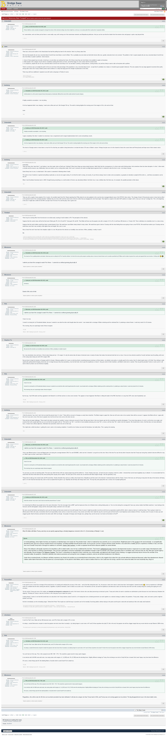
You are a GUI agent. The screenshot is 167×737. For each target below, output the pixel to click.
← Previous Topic (146, 712)
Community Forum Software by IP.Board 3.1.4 (155, 734)
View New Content (158, 11)
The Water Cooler (24, 11)
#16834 (163, 439)
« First (11, 14)
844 (29, 14)
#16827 (163, 212)
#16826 (163, 192)
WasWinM (9, 723)
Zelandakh (7, 21)
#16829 (163, 274)
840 (17, 14)
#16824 (163, 122)
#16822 (163, 46)
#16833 (163, 410)
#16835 (163, 491)
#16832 (163, 374)
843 (26, 14)
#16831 (163, 340)
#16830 (163, 303)
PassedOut (8, 579)
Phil (5, 304)
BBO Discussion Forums (7, 11)
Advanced (165, 9)
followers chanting (50, 552)
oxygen (137, 541)
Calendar (15, 8)
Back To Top (4, 734)
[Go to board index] (12, 4)
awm (5, 46)
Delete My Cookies (18, 734)
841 (20, 14)
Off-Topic (16, 11)
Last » (34, 14)
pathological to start (106, 549)
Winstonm (7, 247)
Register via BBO (146, 6)
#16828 (163, 247)
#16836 (163, 526)
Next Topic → (162, 712)
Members (9, 8)
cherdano (7, 615)
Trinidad (7, 212)
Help (163, 6)
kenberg (7, 85)
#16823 (163, 85)
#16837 (163, 579)
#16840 (163, 675)
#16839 (163, 635)
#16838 (163, 615)
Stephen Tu (8, 340)
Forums (4, 8)
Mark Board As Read (27, 734)
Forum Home (11, 734)
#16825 (163, 159)
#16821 (163, 21)
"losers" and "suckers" (69, 545)
